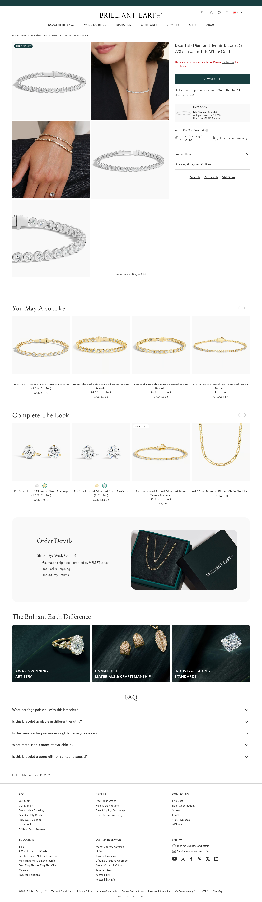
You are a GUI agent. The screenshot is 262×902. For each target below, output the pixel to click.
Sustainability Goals (30, 815)
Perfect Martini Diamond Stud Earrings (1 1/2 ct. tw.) (41, 493)
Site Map (218, 891)
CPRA (205, 891)
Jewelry (25, 36)
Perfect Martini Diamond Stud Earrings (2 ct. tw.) (101, 493)
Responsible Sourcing (31, 810)
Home (15, 36)
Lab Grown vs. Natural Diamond (38, 856)
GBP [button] (135, 897)
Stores (176, 810)
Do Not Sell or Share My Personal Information (146, 891)
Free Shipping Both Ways (110, 810)
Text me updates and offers (193, 846)
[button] (212, 154)
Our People (25, 825)
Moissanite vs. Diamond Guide (37, 861)
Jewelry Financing (106, 856)
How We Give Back (30, 820)
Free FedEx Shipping (55, 569)
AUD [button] (119, 897)
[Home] (131, 15)
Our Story (24, 801)
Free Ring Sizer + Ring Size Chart (38, 865)
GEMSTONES (149, 25)
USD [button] (143, 897)
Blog (21, 847)
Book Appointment (183, 806)
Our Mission (26, 806)
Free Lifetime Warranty (109, 815)
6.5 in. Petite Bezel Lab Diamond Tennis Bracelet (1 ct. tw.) (221, 389)
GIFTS (192, 25)
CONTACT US (180, 794)
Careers (23, 870)
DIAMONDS (123, 25)
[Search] (202, 12)
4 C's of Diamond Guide (33, 851)
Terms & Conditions (62, 891)
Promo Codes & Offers (109, 865)
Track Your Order (106, 801)
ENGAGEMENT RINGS (60, 25)
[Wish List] (219, 12)
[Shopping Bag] (227, 12)
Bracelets (36, 36)
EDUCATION (26, 840)
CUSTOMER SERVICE (108, 840)
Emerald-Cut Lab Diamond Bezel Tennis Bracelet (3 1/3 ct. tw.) (161, 389)
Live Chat (177, 801)
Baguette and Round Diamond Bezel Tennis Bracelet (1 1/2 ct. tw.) (161, 495)
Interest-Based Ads (107, 891)
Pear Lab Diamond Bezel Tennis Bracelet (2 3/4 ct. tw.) (41, 387)
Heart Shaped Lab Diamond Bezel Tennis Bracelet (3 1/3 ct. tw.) (101, 389)
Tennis (46, 36)
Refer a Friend (104, 870)
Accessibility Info (105, 880)
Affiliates (177, 825)
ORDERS (101, 794)
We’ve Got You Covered (110, 847)
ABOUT (210, 25)
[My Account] (211, 12)
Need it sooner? (184, 95)
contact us (228, 62)
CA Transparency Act (186, 891)
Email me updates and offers (194, 851)
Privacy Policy (84, 891)
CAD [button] (127, 897)
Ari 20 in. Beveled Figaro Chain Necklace (221, 491)
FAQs (99, 851)
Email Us (177, 815)
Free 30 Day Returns (55, 575)
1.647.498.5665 (181, 820)
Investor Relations (29, 875)
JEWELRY (173, 25)
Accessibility (103, 875)
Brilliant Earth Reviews (32, 829)
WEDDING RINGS (95, 25)
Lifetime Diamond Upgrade (112, 861)
